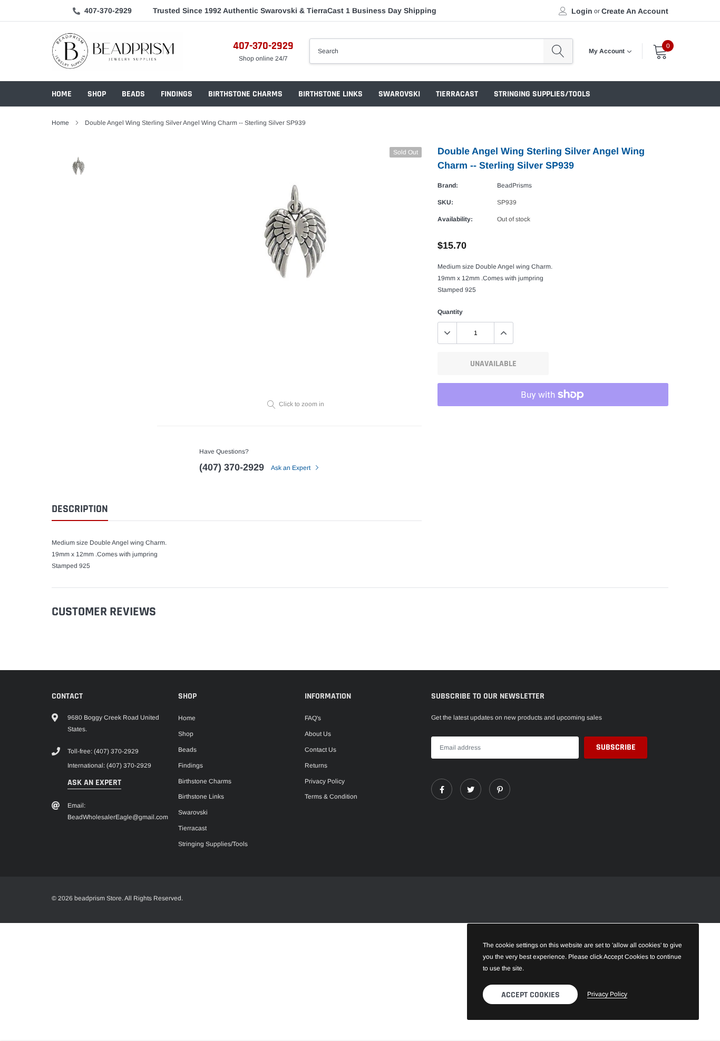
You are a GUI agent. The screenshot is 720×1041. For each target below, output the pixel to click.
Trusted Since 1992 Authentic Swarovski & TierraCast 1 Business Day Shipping (294, 10)
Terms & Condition (331, 796)
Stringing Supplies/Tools (542, 94)
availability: (455, 219)
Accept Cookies (530, 994)
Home (62, 94)
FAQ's (313, 718)
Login (581, 11)
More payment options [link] (552, 420)
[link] (441, 789)
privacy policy (607, 994)
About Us (318, 734)
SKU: (445, 202)
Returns (316, 765)
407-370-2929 (108, 10)
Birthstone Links (330, 94)
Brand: (447, 185)
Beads (133, 94)
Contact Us (320, 749)
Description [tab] (80, 509)
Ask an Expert (291, 468)
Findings (176, 94)
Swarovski (399, 94)
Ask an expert (94, 782)
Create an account (634, 11)
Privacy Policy (325, 781)
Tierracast (457, 94)
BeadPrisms (514, 185)
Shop (96, 94)
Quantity (450, 312)
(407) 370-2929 (231, 467)
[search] (557, 51)
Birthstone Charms (245, 94)
